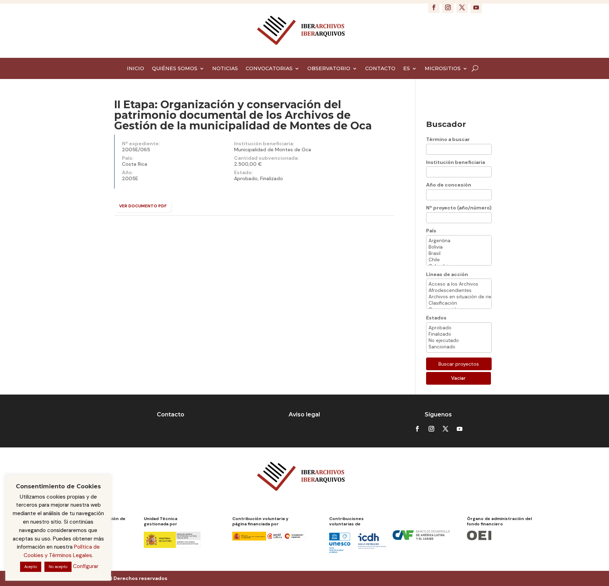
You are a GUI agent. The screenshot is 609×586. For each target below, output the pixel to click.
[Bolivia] (459, 247)
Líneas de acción (447, 274)
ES (406, 69)
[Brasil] (459, 253)
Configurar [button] (85, 566)
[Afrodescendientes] (459, 290)
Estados (436, 318)
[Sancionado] (459, 347)
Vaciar (458, 378)
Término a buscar (448, 139)
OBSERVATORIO (328, 69)
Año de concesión (448, 185)
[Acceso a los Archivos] (459, 284)
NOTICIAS (225, 69)
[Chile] (459, 260)
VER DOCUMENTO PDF (143, 206)
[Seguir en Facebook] (433, 7)
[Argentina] (459, 241)
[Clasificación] (459, 303)
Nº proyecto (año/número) (459, 208)
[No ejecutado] (459, 340)
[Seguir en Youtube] (476, 7)
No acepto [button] (58, 566)
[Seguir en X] (462, 7)
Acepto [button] (30, 566)
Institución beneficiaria (455, 162)
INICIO (135, 69)
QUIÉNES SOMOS (174, 69)
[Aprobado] (459, 328)
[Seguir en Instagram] (448, 7)
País (431, 230)
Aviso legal (304, 414)
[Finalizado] (459, 334)
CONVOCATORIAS (269, 69)
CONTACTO (380, 69)
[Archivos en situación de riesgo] (459, 297)
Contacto (170, 414)
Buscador (446, 124)
